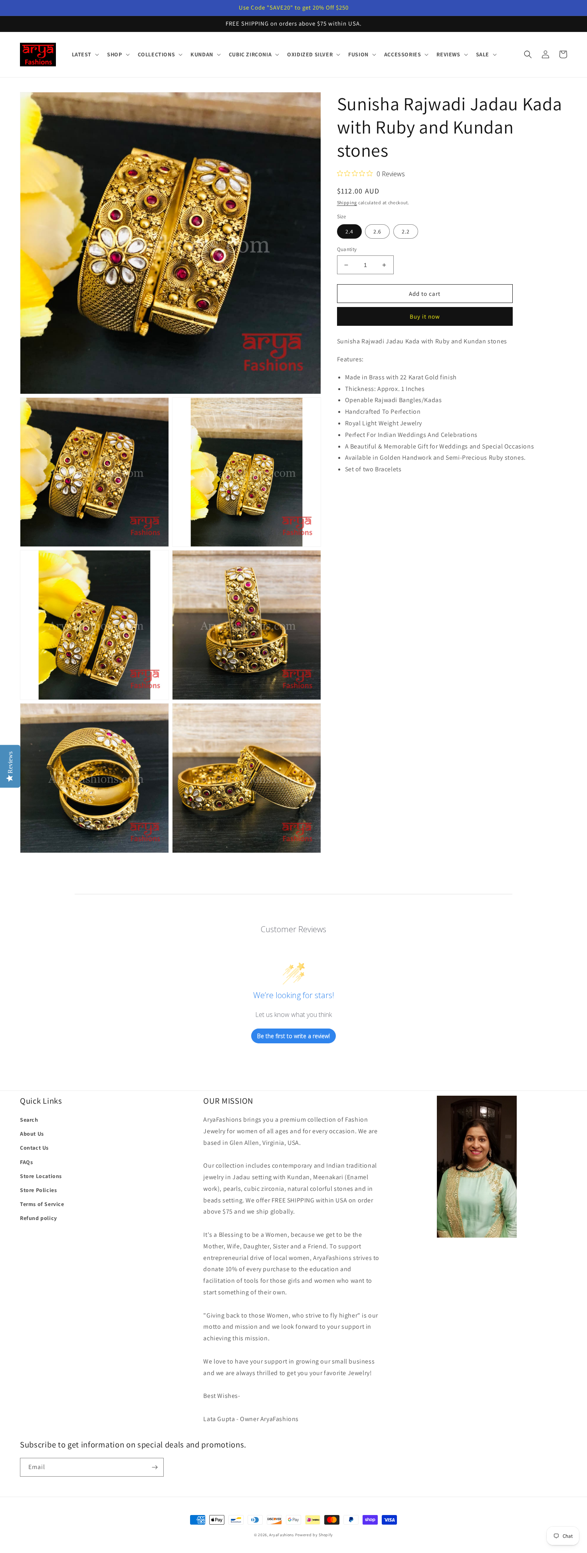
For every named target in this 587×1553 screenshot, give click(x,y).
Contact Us (34, 1147)
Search (29, 1119)
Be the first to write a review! (293, 1036)
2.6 (377, 231)
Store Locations (41, 1176)
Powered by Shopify (314, 1534)
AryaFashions (281, 1534)
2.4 (349, 231)
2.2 (406, 231)
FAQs (26, 1162)
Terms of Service (42, 1204)
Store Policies (38, 1190)
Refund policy (38, 1218)
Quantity (347, 249)
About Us (32, 1133)
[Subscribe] (154, 1467)
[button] (85, 54)
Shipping (347, 202)
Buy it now (425, 317)
